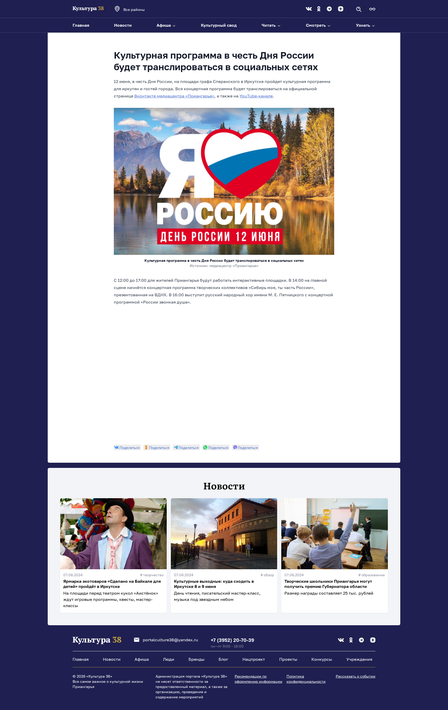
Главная (81, 25)
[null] (127, 447)
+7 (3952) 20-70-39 (232, 640)
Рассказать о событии (355, 676)
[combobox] (141, 9)
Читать (269, 25)
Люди (168, 659)
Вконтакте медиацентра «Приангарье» (174, 96)
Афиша (164, 25)
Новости (123, 25)
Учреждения (359, 659)
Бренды (196, 659)
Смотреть (316, 25)
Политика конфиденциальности (306, 679)
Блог (223, 659)
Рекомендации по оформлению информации (258, 679)
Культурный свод (219, 25)
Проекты (288, 659)
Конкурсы (321, 659)
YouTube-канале (256, 96)
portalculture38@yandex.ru (170, 639)
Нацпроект (253, 659)
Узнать (363, 25)
